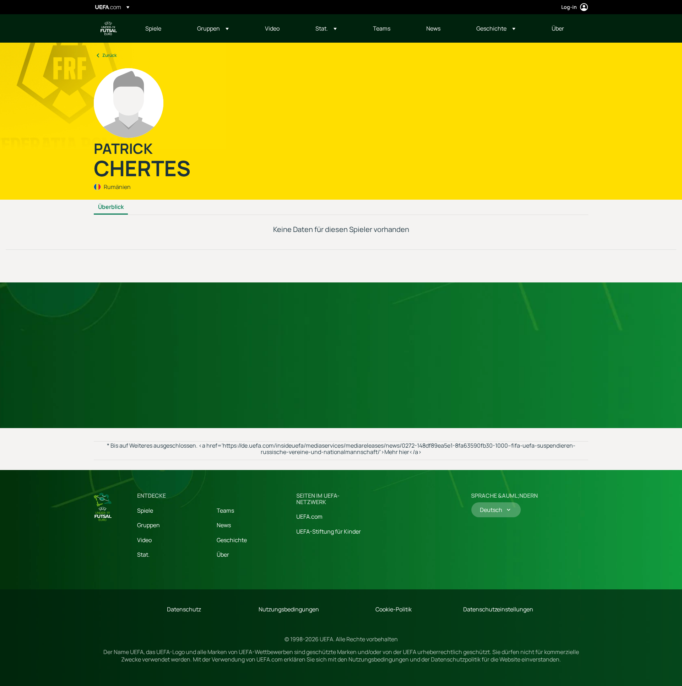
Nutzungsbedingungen (289, 609)
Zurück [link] (109, 55)
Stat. (143, 554)
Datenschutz (184, 609)
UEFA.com (309, 516)
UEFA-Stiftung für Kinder (328, 531)
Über (223, 554)
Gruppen (148, 525)
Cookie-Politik (393, 609)
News (224, 525)
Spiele (145, 510)
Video (144, 540)
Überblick (111, 207)
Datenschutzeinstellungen (498, 609)
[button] (213, 28)
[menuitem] (162, 28)
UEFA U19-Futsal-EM (109, 28)
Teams (225, 510)
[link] (153, 28)
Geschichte (232, 540)
